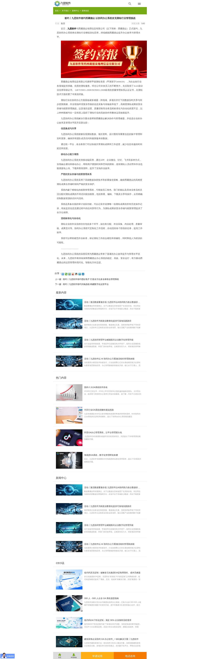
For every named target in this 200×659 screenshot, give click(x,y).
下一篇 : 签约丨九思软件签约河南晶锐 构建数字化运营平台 (82, 284)
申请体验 (74, 655)
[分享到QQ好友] (76, 274)
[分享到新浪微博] (73, 274)
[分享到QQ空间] (69, 274)
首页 (57, 11)
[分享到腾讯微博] (79, 274)
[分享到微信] (66, 274)
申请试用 (97, 656)
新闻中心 (75, 11)
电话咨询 (130, 656)
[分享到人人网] (83, 274)
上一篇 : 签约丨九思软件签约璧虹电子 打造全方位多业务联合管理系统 (87, 279)
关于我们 (65, 11)
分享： (58, 273)
